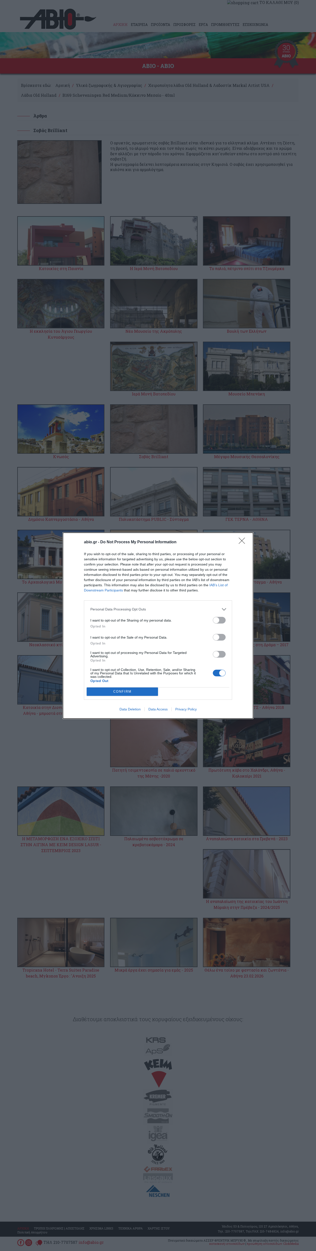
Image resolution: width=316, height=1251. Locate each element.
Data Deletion (130, 709)
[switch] (219, 620)
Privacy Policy (186, 709)
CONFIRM (122, 691)
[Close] (243, 542)
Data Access (158, 709)
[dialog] (158, 626)
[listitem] (158, 609)
